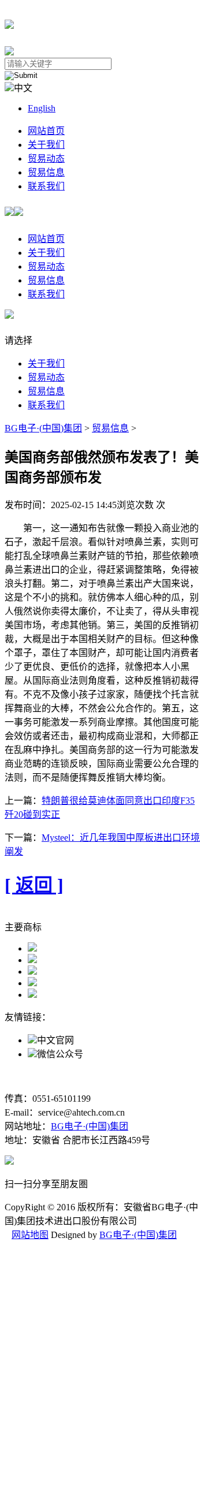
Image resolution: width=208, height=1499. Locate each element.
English (41, 108)
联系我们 (46, 186)
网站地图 (30, 1235)
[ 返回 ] (34, 885)
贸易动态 (46, 158)
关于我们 (46, 145)
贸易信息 (46, 172)
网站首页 (46, 131)
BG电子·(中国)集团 (43, 428)
